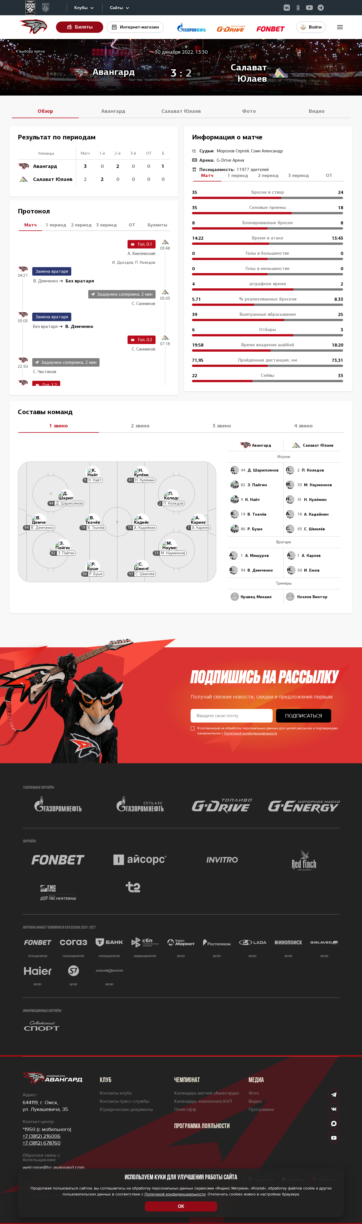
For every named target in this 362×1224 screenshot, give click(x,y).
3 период (106, 225)
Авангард (113, 111)
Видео (317, 111)
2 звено (140, 426)
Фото (249, 111)
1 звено (58, 426)
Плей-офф (185, 1109)
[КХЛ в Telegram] (320, 7)
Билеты (84, 27)
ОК (181, 1206)
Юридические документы (126, 1109)
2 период (81, 225)
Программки (261, 1109)
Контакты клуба (116, 1093)
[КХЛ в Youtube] (309, 7)
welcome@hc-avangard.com (54, 1167)
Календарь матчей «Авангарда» (206, 1093)
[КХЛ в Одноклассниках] (298, 7)
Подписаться (303, 716)
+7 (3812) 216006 (42, 1136)
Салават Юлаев (181, 111)
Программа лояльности (202, 1126)
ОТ (132, 225)
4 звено (303, 426)
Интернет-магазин (139, 27)
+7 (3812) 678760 (42, 1142)
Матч (30, 225)
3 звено (221, 426)
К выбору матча (30, 51)
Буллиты (157, 225)
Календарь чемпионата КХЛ (203, 1101)
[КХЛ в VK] (286, 7)
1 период (56, 225)
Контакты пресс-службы (124, 1101)
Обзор (45, 111)
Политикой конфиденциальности (250, 733)
